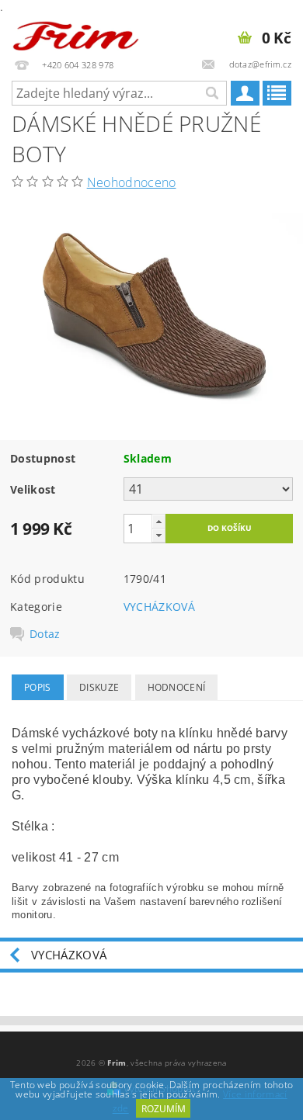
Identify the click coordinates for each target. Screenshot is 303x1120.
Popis (37, 687)
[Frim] (76, 32)
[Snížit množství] (158, 535)
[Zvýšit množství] (158, 521)
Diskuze (99, 687)
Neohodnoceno (131, 182)
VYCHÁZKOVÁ (159, 606)
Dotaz (45, 634)
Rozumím (163, 1108)
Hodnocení (177, 687)
